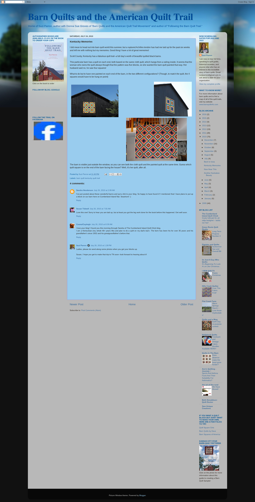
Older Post (187, 304)
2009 (204, 203)
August (207, 155)
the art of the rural (210, 385)
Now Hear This (210, 169)
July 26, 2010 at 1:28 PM (101, 245)
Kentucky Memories (212, 165)
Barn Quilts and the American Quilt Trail (110, 16)
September (209, 151)
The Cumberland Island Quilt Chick (210, 215)
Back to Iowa (209, 162)
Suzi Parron (81, 245)
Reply (78, 200)
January (208, 198)
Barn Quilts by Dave (207, 431)
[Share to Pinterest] (120, 174)
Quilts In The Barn (210, 353)
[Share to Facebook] (118, 174)
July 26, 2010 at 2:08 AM (104, 190)
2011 (204, 133)
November (209, 144)
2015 (204, 118)
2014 (204, 122)
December (209, 140)
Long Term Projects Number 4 (216, 233)
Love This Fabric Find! (216, 290)
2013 (204, 125)
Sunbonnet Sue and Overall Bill (216, 249)
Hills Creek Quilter (210, 286)
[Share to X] (115, 174)
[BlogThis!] (113, 174)
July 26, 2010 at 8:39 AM (102, 224)
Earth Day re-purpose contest (217, 324)
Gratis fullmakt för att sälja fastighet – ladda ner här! (211, 220)
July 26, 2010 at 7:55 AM (100, 209)
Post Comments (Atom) (91, 310)
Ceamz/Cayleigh (83, 224)
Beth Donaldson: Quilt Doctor (209, 401)
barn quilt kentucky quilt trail (88, 178)
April (206, 187)
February (208, 195)
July (206, 158)
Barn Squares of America (209, 434)
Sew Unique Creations (207, 407)
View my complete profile (209, 84)
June (206, 180)
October (208, 147)
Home (132, 304)
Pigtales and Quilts (210, 244)
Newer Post (76, 304)
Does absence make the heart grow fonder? (216, 360)
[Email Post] (105, 174)
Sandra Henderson (84, 190)
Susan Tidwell (82, 209)
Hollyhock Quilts (209, 335)
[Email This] (110, 174)
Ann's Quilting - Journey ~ (209, 370)
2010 (204, 137)
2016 (204, 114)
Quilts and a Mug (210, 319)
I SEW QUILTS (208, 271)
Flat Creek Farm (209, 301)
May (206, 184)
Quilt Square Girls (206, 428)
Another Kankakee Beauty (212, 174)
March (207, 191)
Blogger (142, 495)
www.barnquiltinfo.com (208, 104)
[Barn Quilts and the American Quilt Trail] (48, 139)
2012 (204, 129)
